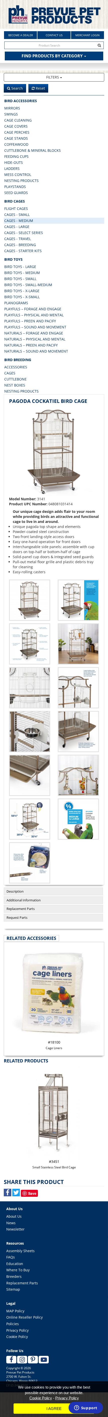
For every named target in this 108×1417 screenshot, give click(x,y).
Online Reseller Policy (24, 1317)
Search (16, 88)
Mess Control (17, 174)
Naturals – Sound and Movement (36, 351)
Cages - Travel (17, 238)
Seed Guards (16, 192)
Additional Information (24, 900)
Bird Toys (13, 259)
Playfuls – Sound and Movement (35, 327)
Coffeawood (16, 144)
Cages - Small (17, 214)
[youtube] (44, 1359)
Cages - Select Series (23, 232)
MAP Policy (15, 1311)
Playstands (15, 186)
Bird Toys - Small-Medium (28, 284)
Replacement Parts (21, 908)
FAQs (10, 1257)
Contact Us (54, 35)
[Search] (99, 45)
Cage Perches (16, 132)
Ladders (12, 168)
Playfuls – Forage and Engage (32, 309)
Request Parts (17, 917)
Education (14, 1263)
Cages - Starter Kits (23, 250)
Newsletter (15, 1229)
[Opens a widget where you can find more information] (85, 1408)
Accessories (15, 367)
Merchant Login (87, 35)
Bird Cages (14, 201)
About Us (14, 1216)
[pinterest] (33, 1359)
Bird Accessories (20, 100)
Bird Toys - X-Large (21, 290)
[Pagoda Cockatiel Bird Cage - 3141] (54, 451)
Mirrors (12, 108)
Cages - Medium (18, 220)
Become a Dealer (20, 35)
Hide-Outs (13, 162)
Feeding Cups (16, 156)
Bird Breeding (17, 359)
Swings (11, 114)
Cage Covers (16, 126)
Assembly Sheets (20, 1250)
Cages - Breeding (20, 244)
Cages (9, 373)
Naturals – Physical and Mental (34, 339)
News (11, 1222)
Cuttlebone (15, 379)
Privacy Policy (17, 1330)
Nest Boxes (14, 385)
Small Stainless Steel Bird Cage (54, 1164)
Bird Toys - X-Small (22, 296)
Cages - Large (16, 226)
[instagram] (22, 1359)
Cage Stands (16, 138)
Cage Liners (54, 1045)
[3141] (78, 600)
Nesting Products (21, 180)
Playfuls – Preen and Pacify (30, 321)
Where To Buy (18, 1270)
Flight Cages (16, 208)
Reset (40, 88)
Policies (12, 1323)
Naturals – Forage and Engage (33, 333)
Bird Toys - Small (20, 278)
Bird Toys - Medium (22, 272)
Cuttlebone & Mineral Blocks (32, 150)
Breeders (14, 1276)
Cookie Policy (17, 1336)
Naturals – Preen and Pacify (31, 345)
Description (15, 891)
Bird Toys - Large (20, 266)
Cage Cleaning (18, 120)
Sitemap (13, 1289)
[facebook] (11, 1359)
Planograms (16, 302)
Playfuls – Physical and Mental (34, 315)
